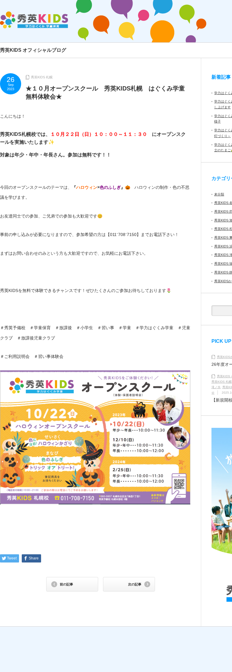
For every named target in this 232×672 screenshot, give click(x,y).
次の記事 (134, 584)
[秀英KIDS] (34, 19)
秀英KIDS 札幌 (42, 77)
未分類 (219, 194)
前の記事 (66, 584)
